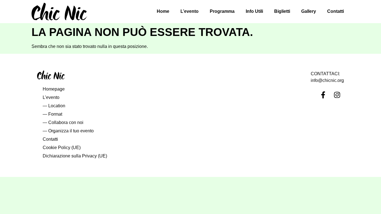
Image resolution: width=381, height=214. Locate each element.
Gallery (308, 11)
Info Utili (254, 11)
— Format (52, 114)
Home (163, 11)
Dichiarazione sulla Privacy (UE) (75, 156)
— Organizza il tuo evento (68, 130)
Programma (222, 11)
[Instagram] (337, 95)
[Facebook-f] (323, 95)
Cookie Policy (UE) (62, 147)
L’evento (189, 11)
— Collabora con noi (63, 122)
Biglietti (282, 11)
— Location (54, 105)
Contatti (335, 11)
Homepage (54, 89)
